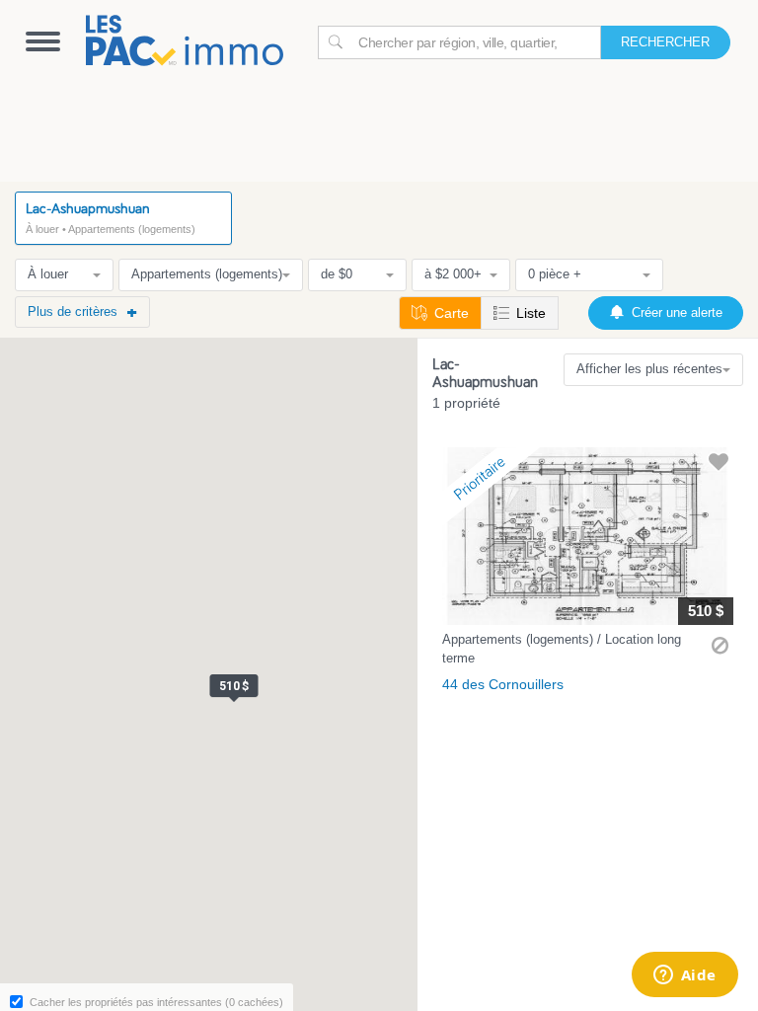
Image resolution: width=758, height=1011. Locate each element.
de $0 (336, 274)
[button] (587, 574)
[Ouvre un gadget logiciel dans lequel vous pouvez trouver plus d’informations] (684, 976)
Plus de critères (72, 311)
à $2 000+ (453, 274)
